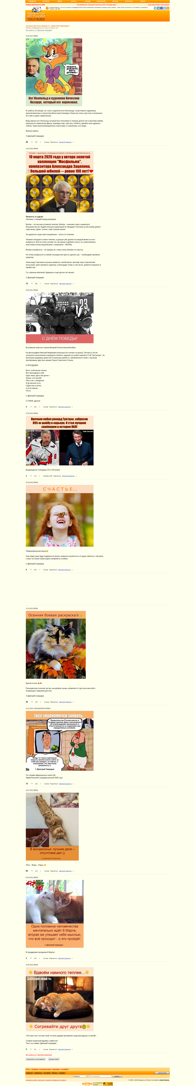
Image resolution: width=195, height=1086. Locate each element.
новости (63, 1080)
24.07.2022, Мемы (32, 790)
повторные (56, 1069)
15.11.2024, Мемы (32, 608)
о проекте (48, 1080)
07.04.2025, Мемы (32, 413)
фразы (54, 1073)
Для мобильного (82, 4)
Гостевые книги (111, 4)
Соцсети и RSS (100, 4)
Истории (46, 1)
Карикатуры (101, 1)
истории (47, 1073)
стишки (62, 1073)
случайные (64, 1069)
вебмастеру (56, 1080)
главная (29, 1073)
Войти (158, 4)
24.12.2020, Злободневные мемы (38, 708)
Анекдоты (32, 1)
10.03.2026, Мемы (32, 148)
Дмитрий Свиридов (65, 142)
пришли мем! (162, 1073)
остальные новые (45, 1069)
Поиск (142, 1)
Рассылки (91, 4)
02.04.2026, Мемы (32, 482)
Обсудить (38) (47, 476)
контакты (41, 1080)
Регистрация (165, 4)
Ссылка (46, 142)
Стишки (88, 1)
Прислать (129, 1)
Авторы (115, 1)
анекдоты (38, 1073)
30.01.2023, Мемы (32, 36)
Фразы (73, 1)
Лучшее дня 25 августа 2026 (35, 4)
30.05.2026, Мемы (32, 965)
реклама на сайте (31, 1080)
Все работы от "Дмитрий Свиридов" (39, 30)
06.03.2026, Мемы (32, 877)
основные (34, 1069)
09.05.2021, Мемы (32, 290)
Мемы (60, 1)
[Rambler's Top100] (87, 1084)
